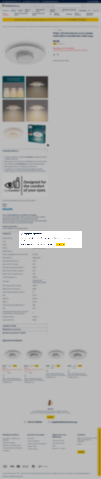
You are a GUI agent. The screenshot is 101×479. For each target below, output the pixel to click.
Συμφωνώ (60, 244)
